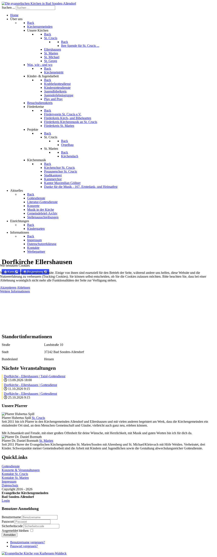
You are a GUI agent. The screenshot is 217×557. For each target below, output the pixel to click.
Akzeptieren (8, 287)
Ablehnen (23, 287)
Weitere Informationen (15, 291)
